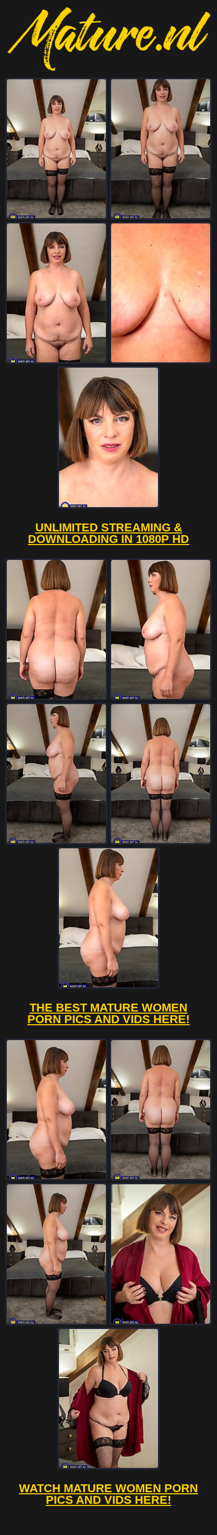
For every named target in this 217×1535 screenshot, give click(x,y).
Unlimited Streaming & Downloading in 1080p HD (108, 533)
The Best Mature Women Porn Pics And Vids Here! (108, 1013)
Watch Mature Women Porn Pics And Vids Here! (108, 1494)
